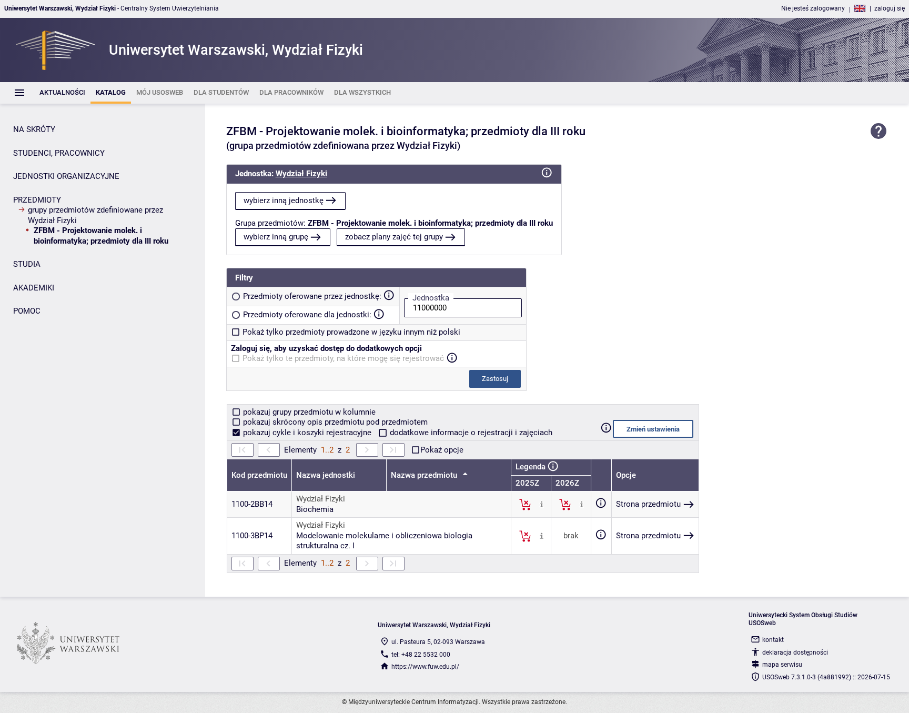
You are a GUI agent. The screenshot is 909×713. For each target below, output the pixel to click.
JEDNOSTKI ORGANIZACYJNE (66, 176)
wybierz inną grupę (276, 237)
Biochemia (315, 509)
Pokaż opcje (441, 450)
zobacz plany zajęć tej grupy (394, 237)
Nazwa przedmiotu (425, 475)
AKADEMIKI (33, 288)
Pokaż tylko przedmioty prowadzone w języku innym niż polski (351, 332)
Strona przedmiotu (648, 504)
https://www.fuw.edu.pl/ (425, 666)
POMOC (27, 311)
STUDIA (27, 264)
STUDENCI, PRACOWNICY (59, 153)
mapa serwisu (782, 664)
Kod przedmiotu (259, 475)
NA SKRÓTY (34, 129)
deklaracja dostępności (795, 652)
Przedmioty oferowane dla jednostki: (307, 314)
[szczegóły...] (542, 504)
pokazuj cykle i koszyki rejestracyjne (307, 432)
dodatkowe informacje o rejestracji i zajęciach (470, 432)
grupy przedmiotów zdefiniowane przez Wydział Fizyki (95, 215)
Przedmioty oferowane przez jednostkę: (312, 296)
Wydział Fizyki (301, 173)
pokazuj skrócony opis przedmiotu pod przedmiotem (334, 422)
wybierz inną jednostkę (284, 200)
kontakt (773, 640)
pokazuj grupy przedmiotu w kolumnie (308, 412)
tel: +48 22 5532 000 (420, 654)
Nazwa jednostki (325, 475)
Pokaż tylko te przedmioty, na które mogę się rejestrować (343, 358)
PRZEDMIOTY (37, 200)
